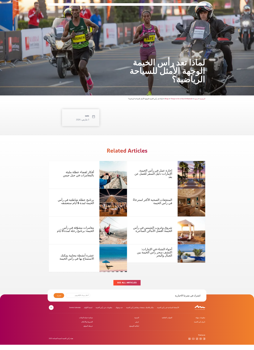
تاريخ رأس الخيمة (199, 321)
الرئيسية (201, 98)
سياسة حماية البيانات (86, 317)
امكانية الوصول (134, 326)
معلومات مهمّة (200, 317)
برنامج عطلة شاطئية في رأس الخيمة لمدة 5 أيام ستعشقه (76, 201)
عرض (137, 321)
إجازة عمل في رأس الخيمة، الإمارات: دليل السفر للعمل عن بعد (153, 174)
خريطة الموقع (88, 326)
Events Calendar (75, 307)
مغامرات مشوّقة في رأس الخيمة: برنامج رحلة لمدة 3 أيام (75, 229)
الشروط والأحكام (87, 321)
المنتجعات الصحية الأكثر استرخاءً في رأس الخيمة (152, 201)
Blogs (167, 98)
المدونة (136, 317)
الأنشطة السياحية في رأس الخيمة (168, 307)
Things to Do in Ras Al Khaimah (177, 98)
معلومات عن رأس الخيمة (104, 307)
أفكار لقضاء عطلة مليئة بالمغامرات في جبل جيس (78, 173)
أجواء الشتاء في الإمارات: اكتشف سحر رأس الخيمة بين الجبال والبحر (154, 252)
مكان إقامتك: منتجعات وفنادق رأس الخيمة (140, 307)
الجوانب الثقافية (167, 317)
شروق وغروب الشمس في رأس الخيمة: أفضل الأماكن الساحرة (152, 229)
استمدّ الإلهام (88, 307)
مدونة (195, 98)
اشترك (59, 296)
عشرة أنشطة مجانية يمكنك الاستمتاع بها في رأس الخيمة (77, 257)
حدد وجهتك (119, 307)
